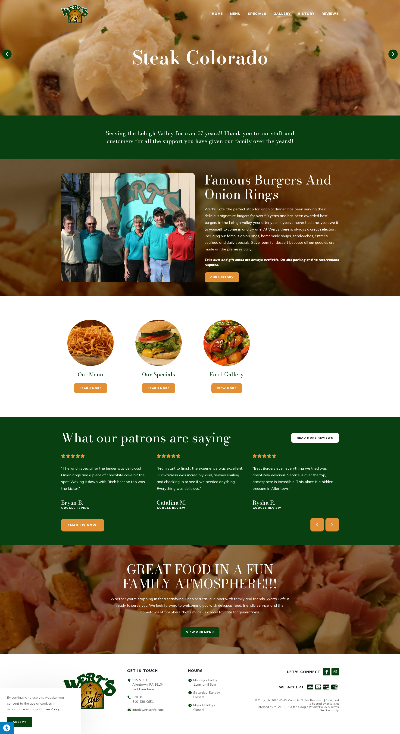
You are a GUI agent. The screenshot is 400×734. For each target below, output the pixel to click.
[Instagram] (335, 671)
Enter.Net (332, 703)
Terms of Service (328, 708)
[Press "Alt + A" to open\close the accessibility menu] (7, 728)
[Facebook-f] (326, 671)
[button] (7, 54)
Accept (19, 722)
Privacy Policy (318, 707)
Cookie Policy (49, 709)
